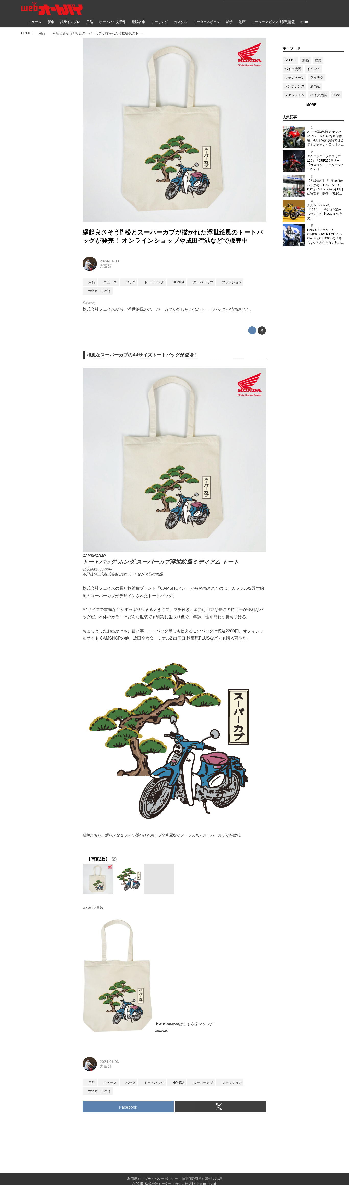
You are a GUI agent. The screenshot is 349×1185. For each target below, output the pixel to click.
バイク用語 (318, 95)
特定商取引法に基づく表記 (202, 1179)
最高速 (315, 86)
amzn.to (161, 1030)
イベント (313, 69)
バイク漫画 (293, 69)
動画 (305, 60)
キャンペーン (295, 77)
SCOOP (291, 60)
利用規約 (134, 1179)
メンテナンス (295, 86)
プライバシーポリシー (161, 1179)
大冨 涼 (106, 266)
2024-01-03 (109, 261)
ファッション (295, 95)
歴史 (318, 60)
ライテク (316, 77)
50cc (336, 95)
